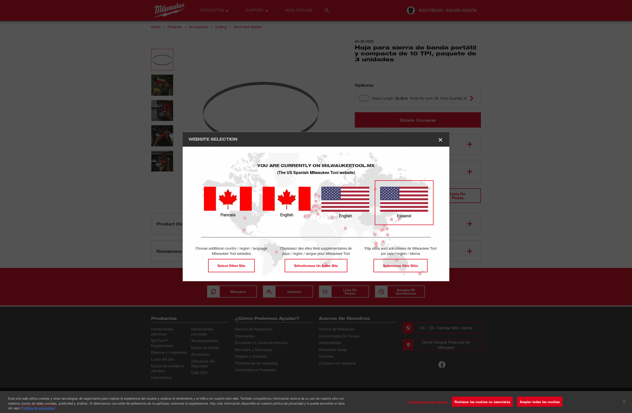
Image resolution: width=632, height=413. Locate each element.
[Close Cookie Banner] (624, 401)
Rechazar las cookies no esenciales (482, 401)
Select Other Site (231, 265)
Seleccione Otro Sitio (400, 265)
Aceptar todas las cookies (540, 401)
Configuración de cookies (428, 401)
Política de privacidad (38, 408)
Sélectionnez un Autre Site (316, 265)
